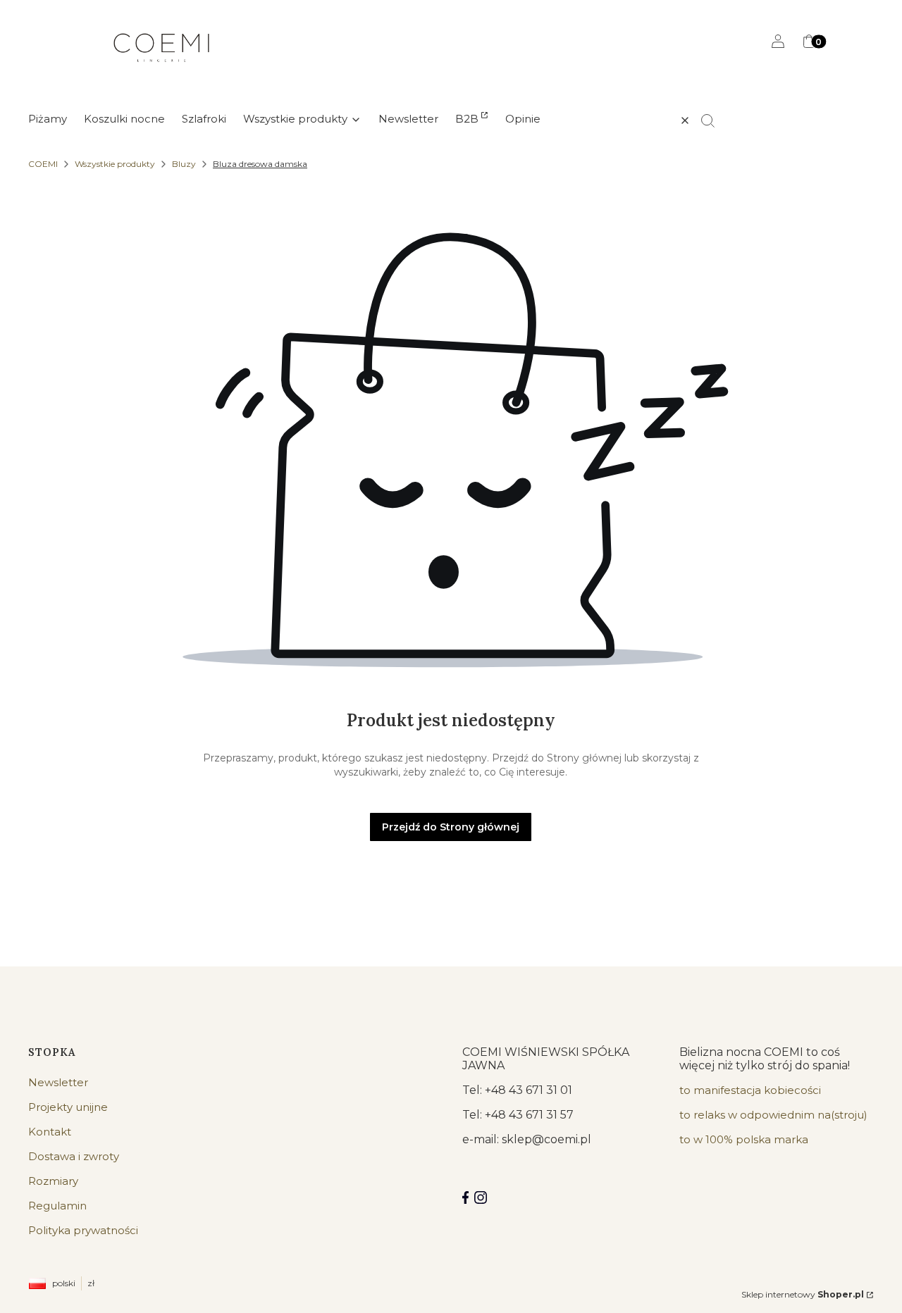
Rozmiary (53, 1181)
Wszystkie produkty (115, 163)
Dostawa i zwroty (73, 1156)
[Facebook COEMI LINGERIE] (465, 1197)
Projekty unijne (68, 1107)
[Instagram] (480, 1197)
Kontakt (49, 1131)
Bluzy (184, 163)
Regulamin (57, 1205)
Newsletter (58, 1082)
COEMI (43, 163)
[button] (714, 120)
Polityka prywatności (83, 1230)
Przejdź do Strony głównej (450, 827)
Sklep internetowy (802, 1294)
